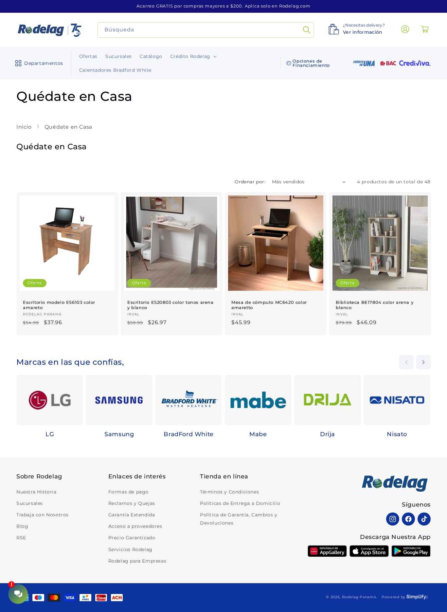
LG (49, 434)
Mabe (258, 434)
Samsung (119, 434)
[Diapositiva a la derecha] (423, 362)
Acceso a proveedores (135, 526)
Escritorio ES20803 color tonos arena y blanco (170, 304)
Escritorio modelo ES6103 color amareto (59, 304)
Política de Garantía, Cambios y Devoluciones (238, 519)
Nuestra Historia (36, 492)
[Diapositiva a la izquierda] (406, 362)
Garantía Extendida (131, 515)
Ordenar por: (250, 182)
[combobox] (206, 30)
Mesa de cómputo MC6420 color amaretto (269, 304)
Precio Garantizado (131, 538)
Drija (327, 434)
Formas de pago (128, 492)
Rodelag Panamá (359, 597)
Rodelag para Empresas (137, 561)
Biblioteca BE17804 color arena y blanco (374, 304)
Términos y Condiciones (229, 492)
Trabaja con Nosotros (42, 515)
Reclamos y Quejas (131, 503)
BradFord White (188, 434)
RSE (21, 538)
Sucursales (29, 503)
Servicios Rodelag (130, 549)
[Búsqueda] (306, 30)
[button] (37, 63)
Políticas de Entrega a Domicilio (240, 503)
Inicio (24, 127)
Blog (22, 526)
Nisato (397, 434)
